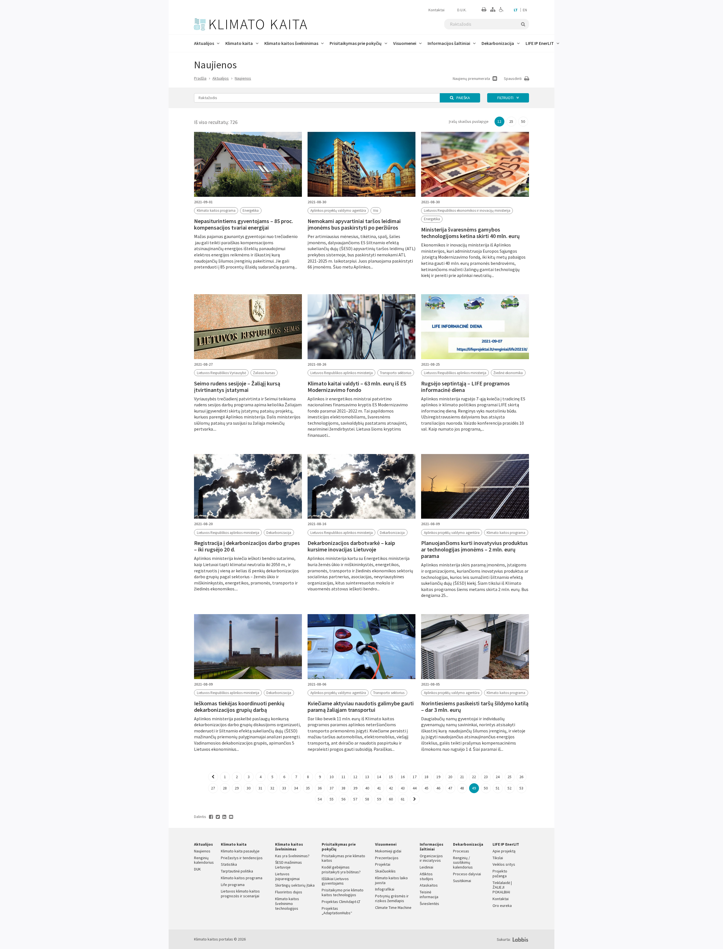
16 (403, 776)
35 (308, 788)
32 (272, 788)
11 (343, 776)
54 (320, 799)
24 (498, 776)
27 (213, 788)
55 (332, 799)
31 (260, 788)
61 (403, 799)
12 (499, 121)
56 (343, 799)
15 (391, 776)
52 (509, 788)
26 (521, 776)
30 (249, 788)
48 (462, 788)
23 (486, 776)
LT (516, 9)
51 (498, 788)
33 (284, 788)
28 (225, 788)
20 (450, 776)
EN (525, 9)
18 (426, 776)
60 (391, 799)
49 (474, 788)
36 (320, 788)
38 (343, 788)
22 (474, 776)
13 (367, 776)
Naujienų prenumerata (472, 78)
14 (379, 776)
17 (415, 776)
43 (403, 788)
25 (511, 121)
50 (523, 121)
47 (450, 788)
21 (462, 776)
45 (426, 788)
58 (367, 799)
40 (367, 788)
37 (332, 788)
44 (415, 788)
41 (379, 788)
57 (355, 799)
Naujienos (243, 78)
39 (355, 788)
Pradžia (200, 78)
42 (391, 788)
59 (379, 799)
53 (521, 788)
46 (438, 788)
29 (237, 788)
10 (332, 776)
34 (296, 788)
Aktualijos (220, 78)
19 (438, 776)
